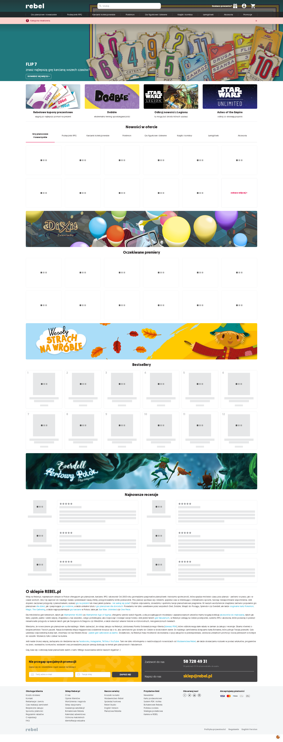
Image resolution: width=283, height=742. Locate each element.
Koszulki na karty (111, 695)
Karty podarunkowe (153, 698)
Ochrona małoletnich (74, 717)
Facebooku (84, 641)
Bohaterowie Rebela (74, 711)
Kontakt (29, 698)
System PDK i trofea (152, 701)
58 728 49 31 (195, 661)
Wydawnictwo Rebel (113, 698)
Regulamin (233, 729)
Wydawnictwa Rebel (186, 641)
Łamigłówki (208, 14)
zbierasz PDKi (171, 626)
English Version (111, 708)
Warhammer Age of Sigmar (98, 614)
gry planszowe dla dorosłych (109, 606)
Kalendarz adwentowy (75, 714)
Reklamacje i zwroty (35, 701)
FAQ (28, 720)
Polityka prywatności (215, 729)
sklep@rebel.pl (197, 676)
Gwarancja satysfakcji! (75, 708)
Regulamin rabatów (35, 714)
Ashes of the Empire (230, 112)
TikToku (105, 641)
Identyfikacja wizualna (75, 720)
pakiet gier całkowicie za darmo (103, 632)
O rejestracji (31, 717)
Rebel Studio (110, 704)
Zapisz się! (125, 674)
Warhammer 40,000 (73, 614)
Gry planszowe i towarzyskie (44, 14)
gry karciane (75, 609)
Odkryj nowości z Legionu (171, 112)
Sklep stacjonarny (73, 704)
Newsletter (148, 695)
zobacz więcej (238, 192)
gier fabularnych (162, 618)
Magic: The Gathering (35, 609)
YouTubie (115, 641)
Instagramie (96, 641)
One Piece (125, 609)
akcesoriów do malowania (232, 614)
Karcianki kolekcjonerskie (103, 14)
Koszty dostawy (33, 695)
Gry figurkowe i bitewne (156, 14)
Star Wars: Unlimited (108, 609)
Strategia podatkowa (153, 711)
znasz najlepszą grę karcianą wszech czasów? (58, 70)
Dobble (112, 112)
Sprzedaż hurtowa (112, 701)
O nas (67, 695)
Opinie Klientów (72, 698)
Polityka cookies (151, 708)
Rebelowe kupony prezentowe (53, 112)
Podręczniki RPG (74, 14)
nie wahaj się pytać (121, 603)
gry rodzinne (67, 606)
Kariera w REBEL (151, 714)
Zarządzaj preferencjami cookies (278, 736)
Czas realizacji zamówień (37, 704)
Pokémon (130, 14)
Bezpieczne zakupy (34, 708)
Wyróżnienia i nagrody (75, 701)
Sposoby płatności (34, 711)
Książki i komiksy (185, 14)
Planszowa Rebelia (112, 711)
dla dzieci (40, 606)
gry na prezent (82, 603)
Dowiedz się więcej (38, 76)
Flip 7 (31, 64)
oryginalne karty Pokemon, (242, 606)
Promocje (247, 14)
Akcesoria (228, 14)
